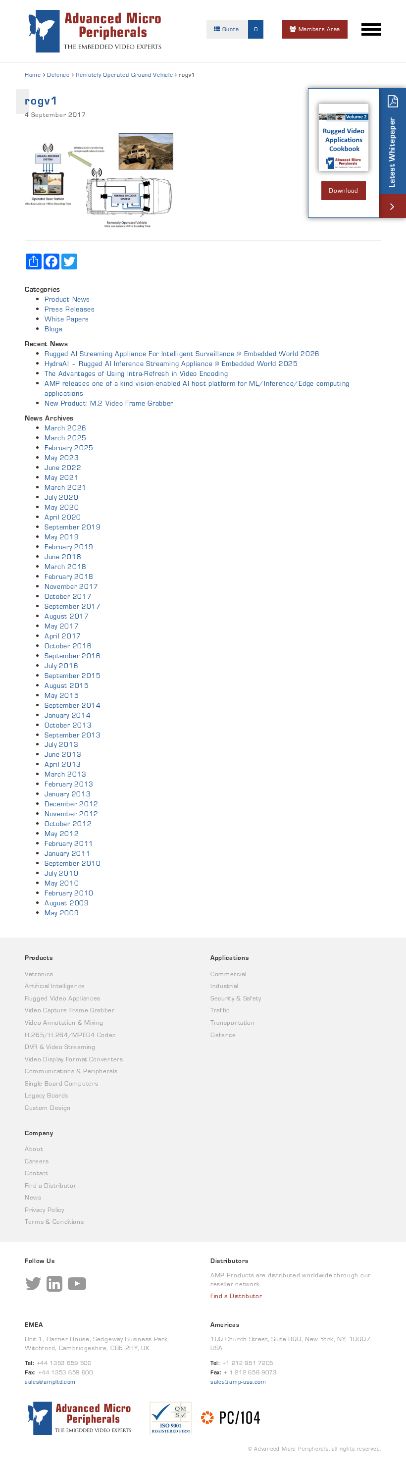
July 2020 (61, 497)
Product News (67, 299)
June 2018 (63, 557)
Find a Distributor (51, 1185)
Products (39, 957)
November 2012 (72, 814)
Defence (58, 74)
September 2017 (73, 606)
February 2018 (69, 576)
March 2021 (66, 487)
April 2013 (63, 764)
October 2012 (68, 824)
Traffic (220, 1010)
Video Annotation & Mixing (64, 1022)
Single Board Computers (61, 1083)
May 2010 (62, 883)
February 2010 (69, 893)
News (33, 1197)
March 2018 (66, 567)
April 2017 (63, 636)
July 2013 (61, 744)
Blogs (54, 329)
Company (39, 1133)
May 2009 (62, 913)
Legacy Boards (46, 1095)
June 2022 (63, 467)
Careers (37, 1161)
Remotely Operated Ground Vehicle (124, 74)
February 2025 (69, 448)
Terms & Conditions (54, 1221)
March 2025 (66, 438)
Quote (238, 29)
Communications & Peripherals (71, 1071)
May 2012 (62, 834)
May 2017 (62, 626)
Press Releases (70, 309)
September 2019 (73, 527)
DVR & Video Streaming (60, 1046)
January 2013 (68, 794)
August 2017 (67, 616)
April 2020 (63, 517)
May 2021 (62, 477)
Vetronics (39, 974)
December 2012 (72, 804)
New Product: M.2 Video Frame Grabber (109, 403)
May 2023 (62, 458)
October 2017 (68, 596)
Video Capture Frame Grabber (70, 1010)
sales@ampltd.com (50, 1381)
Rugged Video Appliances (63, 998)
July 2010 (61, 873)
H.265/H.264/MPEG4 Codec (70, 1035)
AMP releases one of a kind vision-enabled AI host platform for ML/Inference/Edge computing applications (197, 388)
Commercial (228, 974)
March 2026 (66, 428)
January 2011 (68, 853)
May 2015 (62, 695)
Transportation (232, 1022)
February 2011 (69, 843)
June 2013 (63, 754)
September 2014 (73, 705)
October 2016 (68, 646)
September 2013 (73, 735)
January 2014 (68, 715)
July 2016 (61, 666)
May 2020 (62, 507)
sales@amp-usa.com (238, 1381)
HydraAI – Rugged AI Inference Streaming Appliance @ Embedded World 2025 (171, 363)
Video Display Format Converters (74, 1059)
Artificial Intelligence (55, 986)
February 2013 (69, 784)
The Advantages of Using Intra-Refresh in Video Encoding (136, 373)
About (34, 1148)
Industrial (224, 986)
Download (343, 190)
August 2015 (67, 685)
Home (33, 74)
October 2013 (68, 725)
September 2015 (73, 676)
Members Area (318, 29)
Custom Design (48, 1107)
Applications (229, 957)
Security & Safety (235, 998)
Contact (36, 1173)
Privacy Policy (44, 1209)
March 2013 (66, 774)
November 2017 (72, 586)
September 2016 (73, 656)
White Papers (67, 319)
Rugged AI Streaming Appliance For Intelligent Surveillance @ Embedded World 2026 (182, 354)
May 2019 (62, 537)
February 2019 (69, 547)
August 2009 (67, 903)
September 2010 (73, 863)
